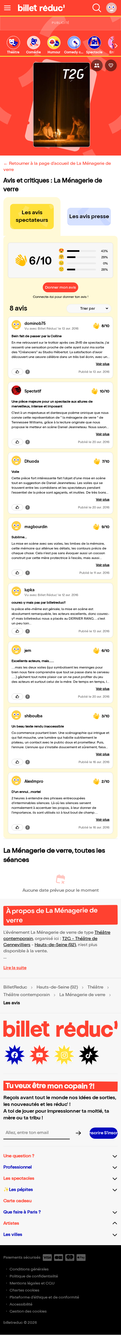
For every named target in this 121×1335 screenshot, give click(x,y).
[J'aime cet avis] (17, 372)
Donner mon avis (60, 287)
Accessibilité (21, 1304)
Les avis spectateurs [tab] (32, 216)
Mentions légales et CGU (32, 1283)
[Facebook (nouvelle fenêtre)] (14, 1055)
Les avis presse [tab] (89, 216)
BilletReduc (15, 987)
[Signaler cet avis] (27, 371)
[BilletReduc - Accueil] (41, 7)
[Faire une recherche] (97, 8)
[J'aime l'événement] (111, 65)
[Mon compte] (111, 8)
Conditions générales (29, 1269)
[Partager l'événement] (97, 65)
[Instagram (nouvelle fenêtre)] (64, 1055)
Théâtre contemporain (26, 995)
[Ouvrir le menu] (9, 8)
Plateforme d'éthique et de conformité (44, 1297)
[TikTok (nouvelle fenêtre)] (89, 1055)
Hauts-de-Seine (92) (55, 945)
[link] (13, 45)
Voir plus (102, 364)
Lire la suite (14, 968)
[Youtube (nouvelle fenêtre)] (39, 1055)
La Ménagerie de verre (82, 995)
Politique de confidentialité (34, 1276)
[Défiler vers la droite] (116, 45)
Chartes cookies (24, 1290)
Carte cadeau (17, 1201)
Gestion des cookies (28, 1311)
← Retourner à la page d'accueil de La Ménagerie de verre (57, 166)
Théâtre (95, 987)
